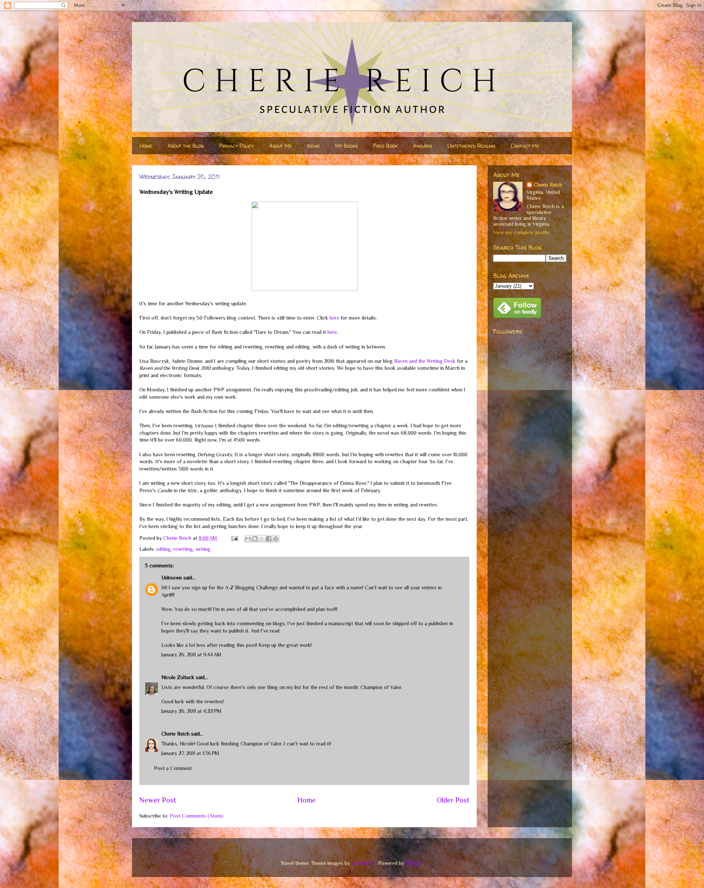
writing (202, 549)
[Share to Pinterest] (275, 538)
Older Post (453, 800)
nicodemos (363, 863)
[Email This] (248, 538)
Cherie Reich (175, 734)
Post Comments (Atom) (196, 816)
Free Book (385, 145)
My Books (346, 145)
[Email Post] (234, 538)
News (313, 145)
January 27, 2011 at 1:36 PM (190, 753)
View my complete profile (521, 232)
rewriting (183, 549)
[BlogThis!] (254, 538)
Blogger (414, 863)
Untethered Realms (471, 145)
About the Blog (186, 145)
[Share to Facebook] (268, 538)
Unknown (171, 578)
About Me (280, 145)
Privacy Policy (236, 145)
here (334, 318)
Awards (422, 145)
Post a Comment (173, 768)
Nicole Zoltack (177, 677)
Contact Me (525, 145)
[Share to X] (261, 538)
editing (163, 549)
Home (146, 145)
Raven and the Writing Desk (424, 361)
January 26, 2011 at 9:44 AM (191, 654)
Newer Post (157, 800)
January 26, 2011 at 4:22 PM (191, 711)
